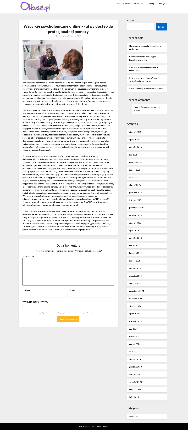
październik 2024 (136, 291)
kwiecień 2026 (135, 162)
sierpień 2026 (135, 132)
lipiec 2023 (134, 397)
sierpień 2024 (135, 306)
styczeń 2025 (135, 268)
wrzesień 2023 (135, 382)
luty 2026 (133, 177)
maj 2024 (133, 329)
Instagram (163, 3)
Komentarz (30, 256)
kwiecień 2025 (135, 253)
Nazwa (27, 290)
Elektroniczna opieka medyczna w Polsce (146, 89)
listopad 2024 (135, 283)
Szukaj (130, 20)
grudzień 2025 (135, 192)
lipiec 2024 (134, 314)
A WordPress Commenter (145, 107)
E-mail (73, 290)
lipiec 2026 (134, 139)
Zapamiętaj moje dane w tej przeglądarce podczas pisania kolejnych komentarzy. (69, 313)
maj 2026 (133, 155)
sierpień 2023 (135, 389)
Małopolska (139, 3)
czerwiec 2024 (135, 321)
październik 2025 (136, 208)
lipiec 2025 (134, 230)
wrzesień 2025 (135, 215)
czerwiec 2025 (135, 238)
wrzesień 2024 (135, 298)
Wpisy (151, 3)
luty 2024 (133, 351)
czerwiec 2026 (135, 147)
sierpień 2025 (135, 223)
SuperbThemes (102, 426)
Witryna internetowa (35, 302)
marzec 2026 (134, 170)
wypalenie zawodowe (69, 159)
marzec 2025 (134, 261)
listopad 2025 (135, 200)
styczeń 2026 (135, 185)
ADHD (90, 116)
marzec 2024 (134, 344)
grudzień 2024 (135, 276)
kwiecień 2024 (135, 336)
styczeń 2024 (135, 359)
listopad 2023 (135, 374)
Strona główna (123, 3)
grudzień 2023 (135, 367)
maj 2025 (133, 245)
